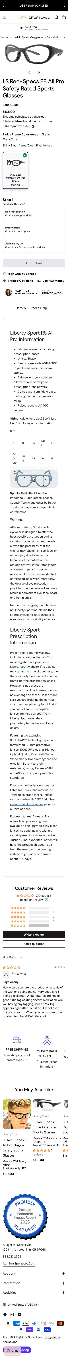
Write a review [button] (34, 935)
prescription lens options (26, 804)
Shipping (8, 117)
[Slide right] (39, 72)
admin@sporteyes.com (19, 1263)
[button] (18, 925)
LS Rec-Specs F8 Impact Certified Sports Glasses (46, 1127)
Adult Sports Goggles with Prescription (37, 37)
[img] (11, 967)
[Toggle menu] (4, 17)
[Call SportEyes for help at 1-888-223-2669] (34, 292)
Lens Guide (11, 105)
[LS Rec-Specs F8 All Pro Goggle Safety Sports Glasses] (17, 1114)
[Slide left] (29, 72)
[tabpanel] (34, 597)
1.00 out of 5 (43, 896)
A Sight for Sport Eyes (28, 1337)
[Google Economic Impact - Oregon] (25, 1216)
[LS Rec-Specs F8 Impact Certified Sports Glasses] (47, 1105)
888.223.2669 (12, 1256)
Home (4, 37)
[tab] (21, 308)
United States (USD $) (22, 1305)
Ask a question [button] (34, 944)
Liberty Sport (19, 667)
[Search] (56, 17)
